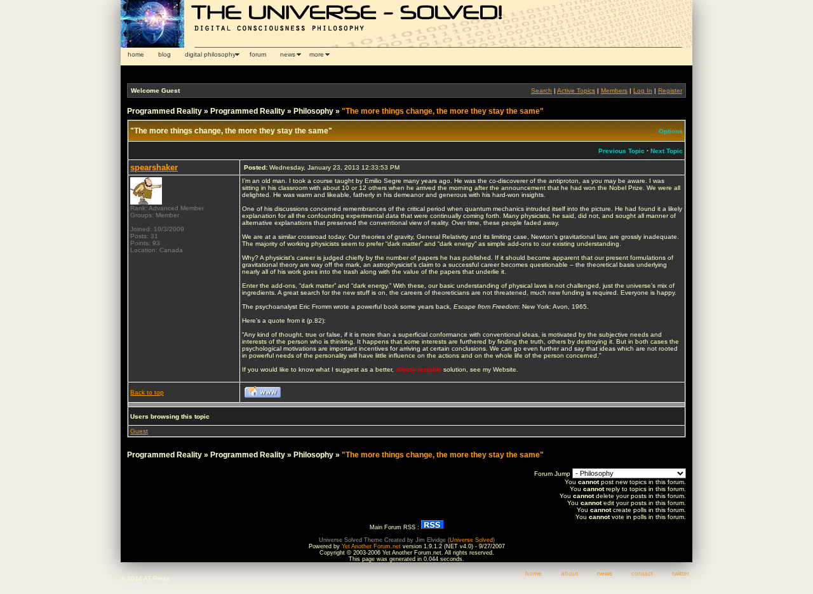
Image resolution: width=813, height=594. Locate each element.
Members (614, 90)
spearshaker (154, 167)
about (569, 573)
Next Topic (666, 150)
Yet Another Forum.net (371, 546)
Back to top (147, 392)
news (287, 54)
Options (671, 131)
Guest (139, 431)
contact (642, 573)
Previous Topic (621, 150)
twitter (680, 573)
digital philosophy (210, 54)
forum (258, 54)
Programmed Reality (164, 111)
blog (164, 54)
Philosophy (313, 111)
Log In (642, 90)
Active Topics (576, 90)
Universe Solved (471, 540)
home (136, 54)
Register (670, 90)
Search (541, 90)
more (316, 54)
